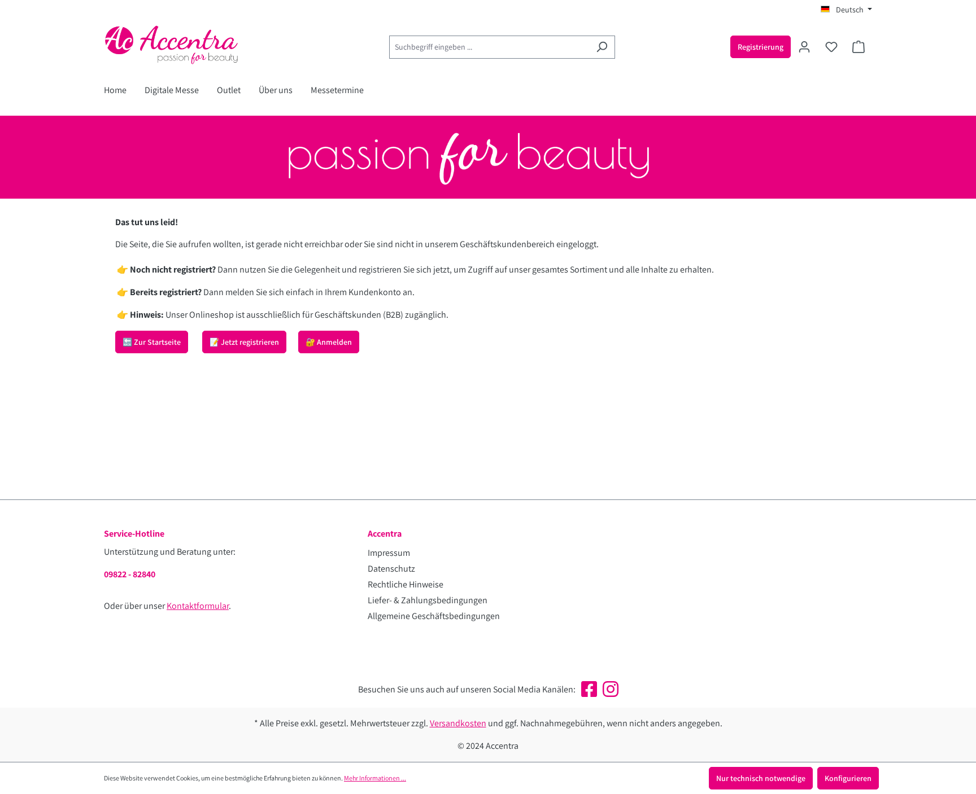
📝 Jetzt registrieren (244, 342)
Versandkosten (458, 723)
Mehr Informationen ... (375, 778)
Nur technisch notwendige (760, 778)
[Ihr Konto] (804, 47)
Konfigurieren (848, 778)
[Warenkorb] (858, 47)
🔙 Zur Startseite (152, 342)
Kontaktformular (198, 606)
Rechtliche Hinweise (405, 584)
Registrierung (760, 47)
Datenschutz (391, 568)
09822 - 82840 (129, 574)
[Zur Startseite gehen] (188, 44)
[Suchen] (602, 47)
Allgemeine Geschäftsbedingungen (434, 616)
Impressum (389, 553)
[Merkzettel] (831, 47)
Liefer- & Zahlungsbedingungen (427, 600)
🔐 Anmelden (329, 342)
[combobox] (489, 47)
